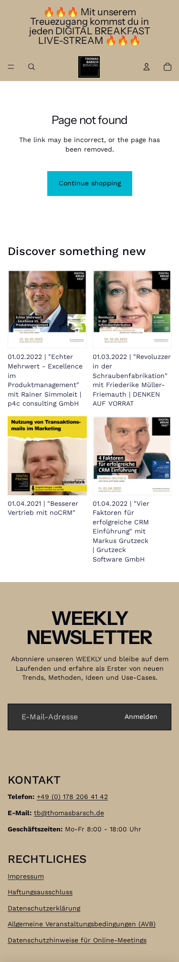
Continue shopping (90, 183)
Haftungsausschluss (40, 892)
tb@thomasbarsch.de (69, 813)
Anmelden (141, 716)
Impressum (26, 876)
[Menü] (11, 67)
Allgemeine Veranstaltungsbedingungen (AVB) (82, 924)
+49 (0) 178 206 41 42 (72, 797)
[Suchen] (31, 66)
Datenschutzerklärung (44, 908)
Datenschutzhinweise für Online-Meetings (77, 940)
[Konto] (146, 66)
